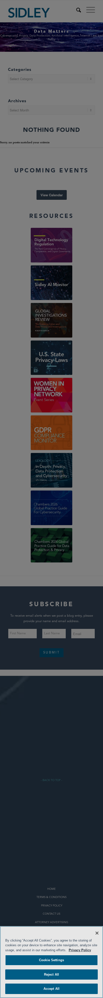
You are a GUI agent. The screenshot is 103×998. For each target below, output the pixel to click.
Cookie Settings (51, 960)
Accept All (52, 989)
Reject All (51, 974)
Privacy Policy (80, 950)
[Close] (97, 933)
